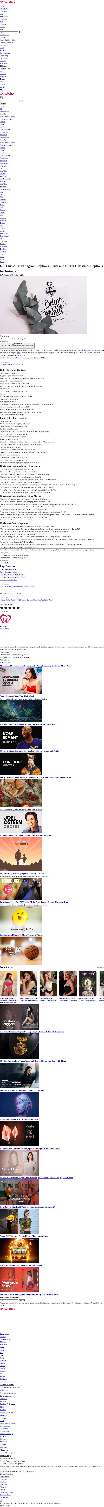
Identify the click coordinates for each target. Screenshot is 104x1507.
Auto (1, 207)
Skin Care (3, 127)
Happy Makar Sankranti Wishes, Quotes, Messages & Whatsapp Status (30, 1149)
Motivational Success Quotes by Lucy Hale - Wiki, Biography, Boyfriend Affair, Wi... (35, 666)
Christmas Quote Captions (8, 580)
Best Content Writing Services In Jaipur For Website (22, 1090)
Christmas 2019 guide (40, 358)
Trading (2, 205)
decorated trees (88, 350)
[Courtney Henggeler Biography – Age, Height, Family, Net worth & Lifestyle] (19, 1029)
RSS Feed (3, 1482)
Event (2, 124)
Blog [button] (1, 14)
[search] (20, 32)
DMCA (2, 1490)
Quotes (2, 262)
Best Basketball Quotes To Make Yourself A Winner (21, 935)
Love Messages (5, 129)
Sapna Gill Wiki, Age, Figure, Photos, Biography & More (24, 1236)
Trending (3, 244)
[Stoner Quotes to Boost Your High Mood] (21, 721)
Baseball (2, 174)
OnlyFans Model (5, 179)
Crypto (2, 213)
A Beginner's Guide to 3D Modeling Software (19, 1119)
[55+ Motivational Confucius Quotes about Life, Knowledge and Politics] (21, 775)
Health (2, 29)
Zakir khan (3, 135)
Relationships (4, 111)
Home (2, 259)
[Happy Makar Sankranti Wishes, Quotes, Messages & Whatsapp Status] (19, 1146)
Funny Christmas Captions (8, 572)
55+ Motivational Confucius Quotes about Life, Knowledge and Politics (29, 751)
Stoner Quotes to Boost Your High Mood (17, 696)
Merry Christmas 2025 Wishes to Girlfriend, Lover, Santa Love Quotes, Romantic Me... (36, 777)
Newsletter (3, 1484)
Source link (4, 593)
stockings (97, 350)
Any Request (4, 1497)
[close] (1, 1500)
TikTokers (3, 176)
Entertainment (4, 19)
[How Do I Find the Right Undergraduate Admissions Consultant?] (19, 1204)
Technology (4, 16)
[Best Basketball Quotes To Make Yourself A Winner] (21, 964)
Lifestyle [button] (3, 6)
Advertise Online (5, 1495)
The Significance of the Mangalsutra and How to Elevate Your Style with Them (33, 1061)
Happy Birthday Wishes (7, 116)
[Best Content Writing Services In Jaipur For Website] (19, 1087)
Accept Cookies (5, 1505)
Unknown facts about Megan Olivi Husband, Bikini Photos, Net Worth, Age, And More (36, 1178)
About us (3, 1487)
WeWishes (5, 275)
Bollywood (3, 241)
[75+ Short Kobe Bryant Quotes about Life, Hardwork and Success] (21, 748)
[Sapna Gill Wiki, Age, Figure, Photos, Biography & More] (19, 1233)
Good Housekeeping (83, 550)
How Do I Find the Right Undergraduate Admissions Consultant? (27, 1207)
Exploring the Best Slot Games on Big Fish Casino (21, 1265)
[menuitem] (2, 1337)
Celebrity (3, 114)
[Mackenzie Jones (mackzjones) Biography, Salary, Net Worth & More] (19, 1292)
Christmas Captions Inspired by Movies (12, 577)
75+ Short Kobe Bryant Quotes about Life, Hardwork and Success (27, 724)
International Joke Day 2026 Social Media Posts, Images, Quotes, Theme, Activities (34, 902)
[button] (3, 106)
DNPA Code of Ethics (7, 1492)
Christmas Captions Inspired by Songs (12, 574)
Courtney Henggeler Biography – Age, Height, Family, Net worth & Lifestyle (32, 1032)
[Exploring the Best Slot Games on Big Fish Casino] (19, 1262)
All (1, 109)
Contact (2, 27)
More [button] (1, 22)
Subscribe (22, 1300)
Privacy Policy (4, 1477)
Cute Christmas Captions (8, 569)
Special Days (4, 9)
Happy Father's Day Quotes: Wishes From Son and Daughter (25, 835)
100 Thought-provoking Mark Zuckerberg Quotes (17, 586)
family (19, 353)
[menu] (1, 89)
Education (3, 202)
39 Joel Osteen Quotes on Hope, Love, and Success (21, 810)
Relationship (4, 132)
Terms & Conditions (6, 1474)
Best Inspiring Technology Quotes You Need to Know (22, 873)
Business (3, 24)
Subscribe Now (5, 563)
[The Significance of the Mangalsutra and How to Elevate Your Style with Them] (19, 1058)
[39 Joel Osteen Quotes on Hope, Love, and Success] (21, 832)
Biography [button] (3, 11)
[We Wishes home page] (7, 1310)
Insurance (3, 200)
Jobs (1, 197)
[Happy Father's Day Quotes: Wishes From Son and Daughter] (21, 871)
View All (99, 967)
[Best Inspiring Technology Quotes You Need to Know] (21, 899)
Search (21, 101)
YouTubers (3, 171)
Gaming (2, 210)
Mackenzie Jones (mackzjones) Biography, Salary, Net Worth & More (29, 1294)
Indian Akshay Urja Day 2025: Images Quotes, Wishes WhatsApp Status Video (26, 600)
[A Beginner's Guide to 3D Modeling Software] (19, 1116)
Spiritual (2, 122)
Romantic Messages (6, 119)
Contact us (3, 1479)
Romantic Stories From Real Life (12, 364)
